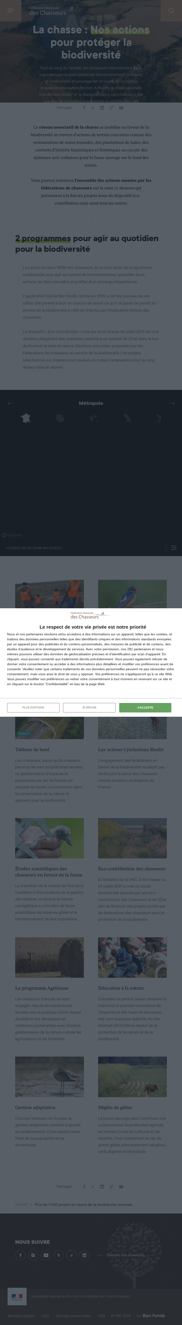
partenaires (34, 634)
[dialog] (91, 662)
